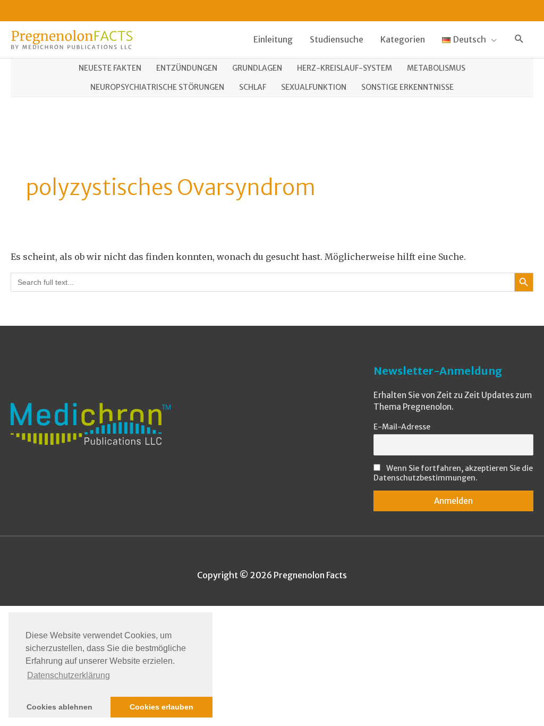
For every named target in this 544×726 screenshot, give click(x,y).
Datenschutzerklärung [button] (68, 675)
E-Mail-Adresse (401, 427)
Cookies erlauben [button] (161, 707)
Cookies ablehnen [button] (59, 707)
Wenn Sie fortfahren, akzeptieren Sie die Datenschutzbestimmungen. (453, 473)
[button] (519, 40)
